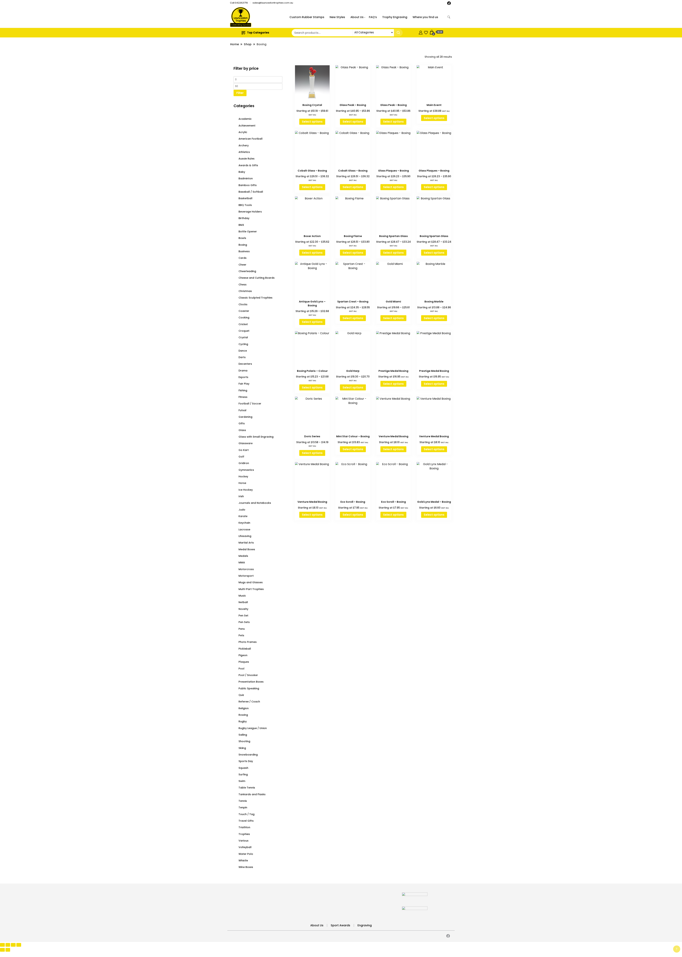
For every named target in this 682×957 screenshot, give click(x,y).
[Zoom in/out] (2, 945)
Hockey (243, 476)
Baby (242, 172)
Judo (242, 509)
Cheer (242, 264)
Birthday (244, 218)
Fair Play (244, 383)
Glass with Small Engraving (256, 436)
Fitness (243, 397)
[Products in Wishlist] (426, 32)
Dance (243, 350)
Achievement (247, 125)
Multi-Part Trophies (251, 589)
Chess (243, 284)
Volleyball (245, 847)
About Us (357, 17)
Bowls (242, 238)
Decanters (245, 364)
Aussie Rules (247, 158)
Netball (243, 602)
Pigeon (243, 655)
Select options (312, 121)
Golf (241, 456)
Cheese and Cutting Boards (257, 278)
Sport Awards (340, 925)
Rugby (243, 721)
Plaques (244, 662)
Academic (245, 119)
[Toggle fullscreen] (8, 945)
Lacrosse (244, 529)
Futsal (242, 410)
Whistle (243, 860)
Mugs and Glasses (251, 582)
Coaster (244, 311)
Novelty (243, 609)
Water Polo (246, 854)
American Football (250, 138)
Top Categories (258, 32)
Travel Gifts (246, 821)
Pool (241, 668)
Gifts (242, 423)
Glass (242, 430)
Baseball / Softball (251, 192)
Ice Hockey (246, 490)
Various (243, 840)
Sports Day (246, 761)
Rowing (243, 715)
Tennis (243, 801)
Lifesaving (245, 536)
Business (244, 251)
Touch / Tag (247, 814)
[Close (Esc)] (18, 945)
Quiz (241, 695)
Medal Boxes (247, 549)
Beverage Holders (250, 211)
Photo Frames (248, 642)
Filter (240, 93)
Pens (242, 629)
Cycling (243, 344)
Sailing (243, 735)
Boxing (243, 245)
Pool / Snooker (248, 675)
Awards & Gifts (248, 165)
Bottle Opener (248, 231)
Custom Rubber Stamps (306, 17)
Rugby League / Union (253, 728)
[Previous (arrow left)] (2, 950)
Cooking (244, 317)
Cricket (243, 324)
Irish (241, 496)
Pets (241, 635)
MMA (242, 562)
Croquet (244, 331)
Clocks (243, 304)
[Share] (13, 945)
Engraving (365, 925)
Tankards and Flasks (252, 794)
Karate (243, 516)
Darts (242, 357)
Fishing (243, 390)
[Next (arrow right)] (8, 950)
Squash (243, 768)
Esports (243, 377)
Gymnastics (246, 470)
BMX (241, 225)
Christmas (245, 291)
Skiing (242, 748)
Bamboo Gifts (248, 185)
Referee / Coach (249, 701)
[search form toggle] (449, 17)
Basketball (245, 198)
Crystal (243, 337)
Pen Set (243, 615)
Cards (243, 258)
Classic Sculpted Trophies (255, 297)
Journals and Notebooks (255, 503)
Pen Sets (244, 622)
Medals (243, 556)
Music (242, 595)
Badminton (246, 178)
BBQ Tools (245, 205)
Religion (244, 708)
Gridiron (244, 463)
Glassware (246, 443)
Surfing (243, 774)
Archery (244, 145)
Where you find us (425, 17)
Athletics (244, 152)
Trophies (244, 834)
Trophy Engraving (394, 17)
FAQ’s (373, 17)
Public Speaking (249, 688)
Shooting (244, 741)
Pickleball (245, 648)
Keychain (244, 523)
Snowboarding (248, 754)
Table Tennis (247, 787)
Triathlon (244, 827)
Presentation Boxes (251, 681)
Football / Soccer (250, 403)
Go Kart (244, 450)
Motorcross (246, 569)
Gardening (245, 417)
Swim (242, 781)
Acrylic (243, 132)
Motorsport (246, 576)
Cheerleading (247, 271)
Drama (243, 370)
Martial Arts (246, 542)
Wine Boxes (246, 867)
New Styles (337, 17)
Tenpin (243, 807)
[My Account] (421, 32)
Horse (242, 483)
